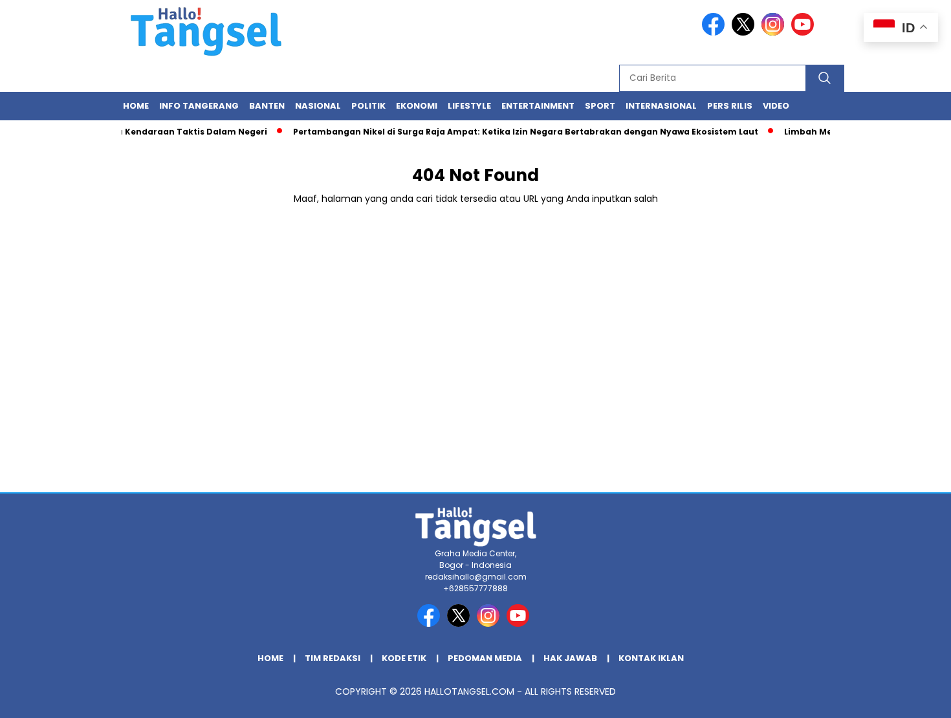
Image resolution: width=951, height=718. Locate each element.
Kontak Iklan (651, 658)
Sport (600, 106)
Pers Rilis (729, 106)
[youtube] (804, 33)
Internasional (661, 106)
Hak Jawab (570, 658)
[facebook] (715, 33)
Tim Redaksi (332, 658)
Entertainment (537, 106)
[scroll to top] (912, 697)
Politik (368, 106)
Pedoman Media (485, 658)
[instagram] (775, 33)
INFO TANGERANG (199, 106)
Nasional (318, 106)
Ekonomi (416, 106)
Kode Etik (404, 658)
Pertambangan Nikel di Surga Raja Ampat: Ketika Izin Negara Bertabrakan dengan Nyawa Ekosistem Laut (517, 131)
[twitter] (745, 33)
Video (776, 106)
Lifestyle (469, 106)
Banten (267, 106)
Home (136, 106)
